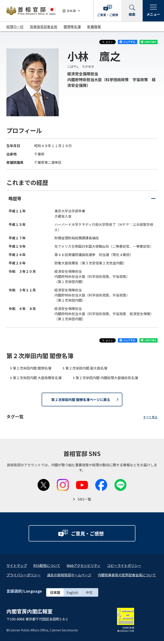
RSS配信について (46, 565)
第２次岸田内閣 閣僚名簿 (32, 368)
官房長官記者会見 (43, 26)
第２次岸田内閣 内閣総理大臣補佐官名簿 (107, 377)
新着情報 (94, 26)
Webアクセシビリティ (84, 565)
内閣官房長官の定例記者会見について (127, 574)
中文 (89, 592)
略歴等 (82, 200)
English (72, 592)
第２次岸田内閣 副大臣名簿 (86, 368)
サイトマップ (16, 565)
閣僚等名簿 (72, 26)
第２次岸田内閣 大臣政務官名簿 (37, 377)
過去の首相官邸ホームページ (69, 574)
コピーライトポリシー (124, 565)
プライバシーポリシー (23, 574)
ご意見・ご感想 (107, 15)
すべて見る (150, 417)
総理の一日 (14, 26)
